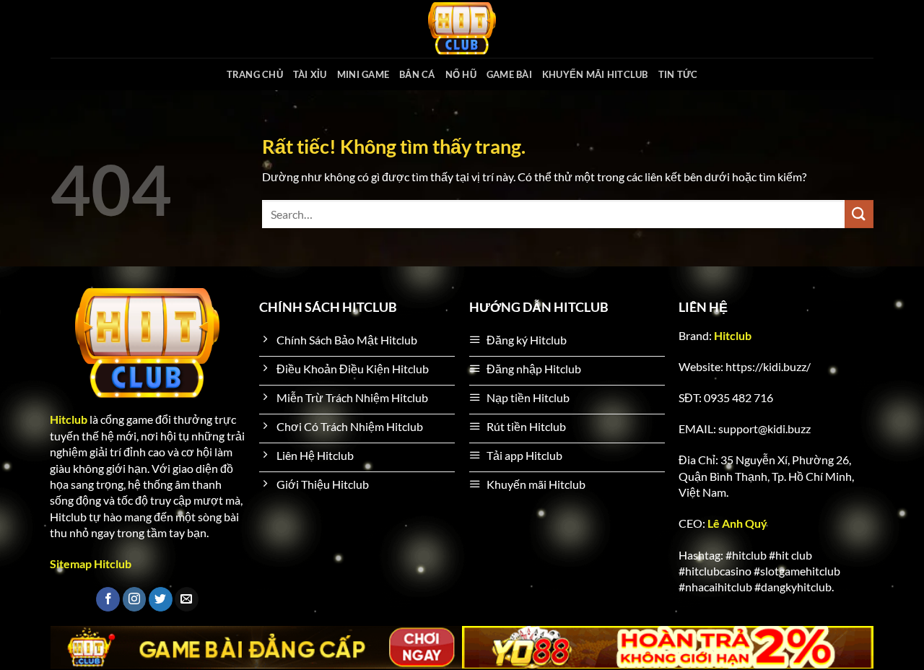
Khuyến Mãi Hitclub (595, 74)
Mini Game (363, 74)
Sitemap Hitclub (90, 563)
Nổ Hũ (460, 74)
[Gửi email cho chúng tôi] (187, 599)
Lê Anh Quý (737, 523)
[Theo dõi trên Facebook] (108, 599)
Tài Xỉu (310, 74)
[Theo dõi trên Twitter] (161, 599)
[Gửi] (859, 214)
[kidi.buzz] (462, 29)
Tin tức (678, 74)
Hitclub (732, 335)
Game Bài (509, 74)
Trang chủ (255, 74)
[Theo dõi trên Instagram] (135, 599)
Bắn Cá (417, 74)
